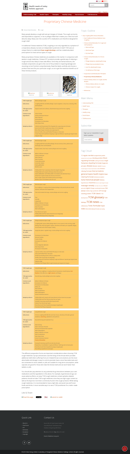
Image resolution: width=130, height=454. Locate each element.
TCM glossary (96, 197)
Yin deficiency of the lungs (93, 70)
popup (83, 191)
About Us (25, 423)
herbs (83, 180)
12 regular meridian (87, 155)
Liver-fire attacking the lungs (93, 67)
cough (41, 30)
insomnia (92, 183)
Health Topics (44, 14)
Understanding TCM (29, 14)
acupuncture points (99, 155)
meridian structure (98, 185)
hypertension (84, 183)
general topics (87, 174)
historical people (92, 180)
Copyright (25, 434)
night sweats (51, 273)
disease (89, 166)
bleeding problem (98, 158)
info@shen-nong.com (53, 436)
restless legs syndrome (92, 191)
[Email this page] (27, 397)
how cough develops (48, 50)
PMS (106, 188)
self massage (102, 191)
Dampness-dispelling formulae (91, 163)
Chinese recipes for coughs (93, 87)
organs (88, 188)
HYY (24, 427)
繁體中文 (105, 1)
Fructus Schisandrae (40, 340)
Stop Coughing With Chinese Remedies (93, 35)
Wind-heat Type (90, 50)
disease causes (97, 166)
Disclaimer (25, 432)
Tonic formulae (94, 205)
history (102, 180)
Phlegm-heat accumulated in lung (94, 64)
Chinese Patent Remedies (30, 30)
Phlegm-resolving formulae (97, 188)
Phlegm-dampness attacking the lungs (96, 61)
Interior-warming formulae (102, 182)
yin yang (102, 209)
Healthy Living (66, 14)
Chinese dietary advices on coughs (95, 84)
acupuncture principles (86, 158)
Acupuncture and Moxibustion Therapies (95, 73)
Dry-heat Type (89, 53)
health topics (98, 174)
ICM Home (25, 430)
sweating (43, 317)
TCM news (92, 202)
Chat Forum (26, 425)
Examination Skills (95, 168)
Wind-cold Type (90, 47)
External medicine (98, 171)
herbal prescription (99, 177)
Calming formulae (99, 160)
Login (99, 12)
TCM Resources (92, 14)
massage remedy (87, 185)
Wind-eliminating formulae (93, 209)
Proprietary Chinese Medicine (93, 76)
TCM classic (96, 193)
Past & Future (79, 14)
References (87, 90)
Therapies (55, 14)
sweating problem (86, 193)
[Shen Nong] (35, 10)
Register (105, 12)
